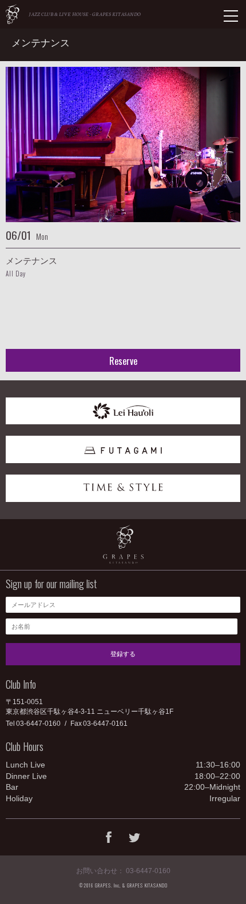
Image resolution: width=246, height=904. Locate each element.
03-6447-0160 (38, 724)
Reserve (123, 361)
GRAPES (12, 14)
